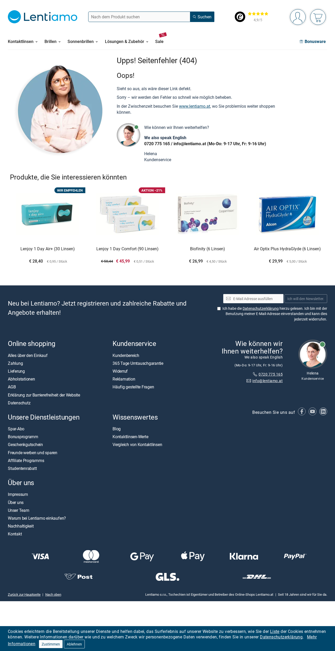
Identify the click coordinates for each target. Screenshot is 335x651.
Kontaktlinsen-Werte (130, 437)
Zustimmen (51, 644)
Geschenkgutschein (25, 444)
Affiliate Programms (26, 460)
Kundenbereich (126, 355)
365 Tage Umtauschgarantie (138, 363)
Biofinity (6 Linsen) (207, 249)
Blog (117, 429)
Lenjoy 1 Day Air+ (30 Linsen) (47, 249)
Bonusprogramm (23, 437)
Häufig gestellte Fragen (133, 387)
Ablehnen (74, 644)
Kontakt (15, 534)
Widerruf (120, 371)
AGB (12, 387)
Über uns (16, 502)
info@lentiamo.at (190, 144)
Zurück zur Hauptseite (24, 594)
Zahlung (15, 363)
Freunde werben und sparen (32, 452)
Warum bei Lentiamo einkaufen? (37, 518)
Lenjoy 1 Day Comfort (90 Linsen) (127, 249)
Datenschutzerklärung (281, 637)
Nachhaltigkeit (21, 526)
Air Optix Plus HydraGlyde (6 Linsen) (287, 249)
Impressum (18, 494)
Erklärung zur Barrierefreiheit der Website (44, 395)
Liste (275, 631)
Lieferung (16, 371)
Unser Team (18, 510)
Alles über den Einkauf (28, 355)
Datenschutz (19, 402)
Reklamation (124, 379)
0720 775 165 (157, 144)
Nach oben (53, 594)
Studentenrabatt (22, 468)
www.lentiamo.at (194, 106)
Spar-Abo (16, 429)
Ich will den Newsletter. (305, 298)
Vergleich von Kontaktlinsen (137, 444)
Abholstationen (21, 379)
